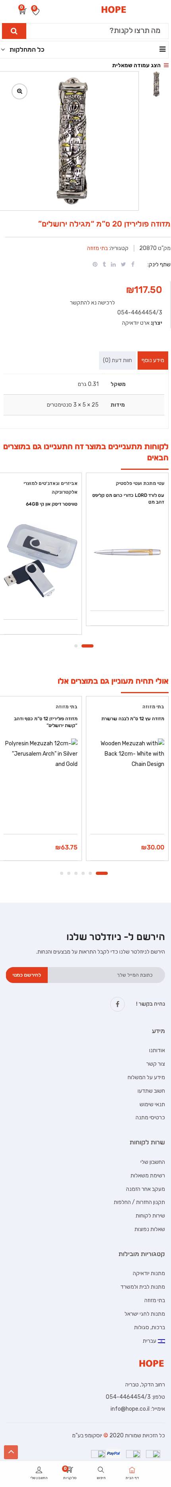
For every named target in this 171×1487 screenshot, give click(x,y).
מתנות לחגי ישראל (144, 1314)
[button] (23, 12)
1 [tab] (87, 646)
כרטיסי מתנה (150, 1117)
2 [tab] (76, 646)
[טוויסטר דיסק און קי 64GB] (41, 561)
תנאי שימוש (152, 1104)
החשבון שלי (152, 1162)
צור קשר (155, 1063)
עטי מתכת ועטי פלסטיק (140, 483)
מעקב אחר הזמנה (145, 1189)
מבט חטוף (127, 590)
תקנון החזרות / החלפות (139, 1202)
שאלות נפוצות (149, 1229)
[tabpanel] (127, 552)
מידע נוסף (153, 360)
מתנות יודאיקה (149, 1273)
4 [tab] (76, 873)
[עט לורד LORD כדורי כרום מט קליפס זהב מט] (127, 552)
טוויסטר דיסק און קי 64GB (52, 504)
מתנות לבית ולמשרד (142, 1286)
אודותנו (157, 1050)
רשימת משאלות (147, 1175)
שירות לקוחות (150, 1215)
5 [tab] (68, 873)
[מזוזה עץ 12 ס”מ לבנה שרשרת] (127, 778)
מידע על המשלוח (146, 1077)
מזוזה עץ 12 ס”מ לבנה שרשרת (132, 718)
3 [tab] (83, 873)
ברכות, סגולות (149, 1327)
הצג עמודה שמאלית (137, 65)
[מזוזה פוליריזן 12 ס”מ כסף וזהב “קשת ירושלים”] (41, 776)
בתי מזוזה (97, 248)
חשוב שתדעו (151, 1091)
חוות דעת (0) (117, 360)
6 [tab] (61, 873)
